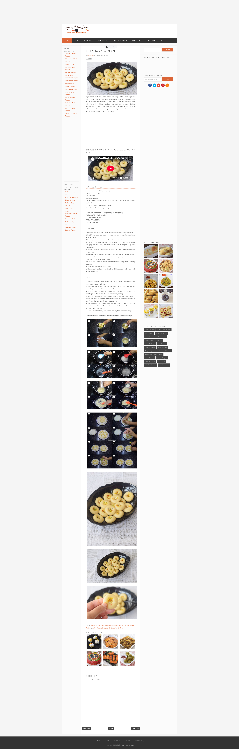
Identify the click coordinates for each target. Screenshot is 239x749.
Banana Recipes (150, 330)
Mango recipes (149, 351)
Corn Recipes (162, 337)
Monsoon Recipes (71, 219)
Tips (161, 40)
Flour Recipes (162, 344)
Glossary (127, 741)
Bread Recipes (149, 333)
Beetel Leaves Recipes (164, 330)
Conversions (151, 40)
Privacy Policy (139, 741)
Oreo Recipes (158, 354)
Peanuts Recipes (161, 358)
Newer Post (86, 728)
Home (67, 40)
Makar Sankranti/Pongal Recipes (71, 213)
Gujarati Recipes (103, 40)
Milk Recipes (148, 354)
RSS (167, 85)
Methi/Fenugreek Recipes (163, 351)
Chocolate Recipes (161, 333)
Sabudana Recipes (150, 365)
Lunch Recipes (70, 86)
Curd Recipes (149, 340)
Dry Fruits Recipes (122, 625)
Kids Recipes (69, 83)
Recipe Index (88, 40)
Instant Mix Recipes (71, 81)
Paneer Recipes (149, 358)
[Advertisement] (14, 11)
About (107, 741)
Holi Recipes (69, 208)
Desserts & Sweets (97, 625)
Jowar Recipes (162, 347)
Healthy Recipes (70, 72)
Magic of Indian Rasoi (125, 745)
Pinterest (163, 85)
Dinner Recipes (70, 64)
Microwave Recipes (120, 40)
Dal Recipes (158, 340)
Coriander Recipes (150, 337)
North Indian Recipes (116, 628)
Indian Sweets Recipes (100, 628)
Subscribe (112, 47)
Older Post (135, 728)
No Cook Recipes (71, 89)
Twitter (154, 85)
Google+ (158, 85)
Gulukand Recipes (150, 347)
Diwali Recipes (110, 625)
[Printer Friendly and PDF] (89, 59)
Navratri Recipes (70, 227)
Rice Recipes (161, 361)
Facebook (150, 85)
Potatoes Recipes (150, 361)
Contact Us (117, 741)
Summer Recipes (70, 230)
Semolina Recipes (164, 365)
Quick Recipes (136, 40)
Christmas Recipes (71, 197)
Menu (76, 40)
